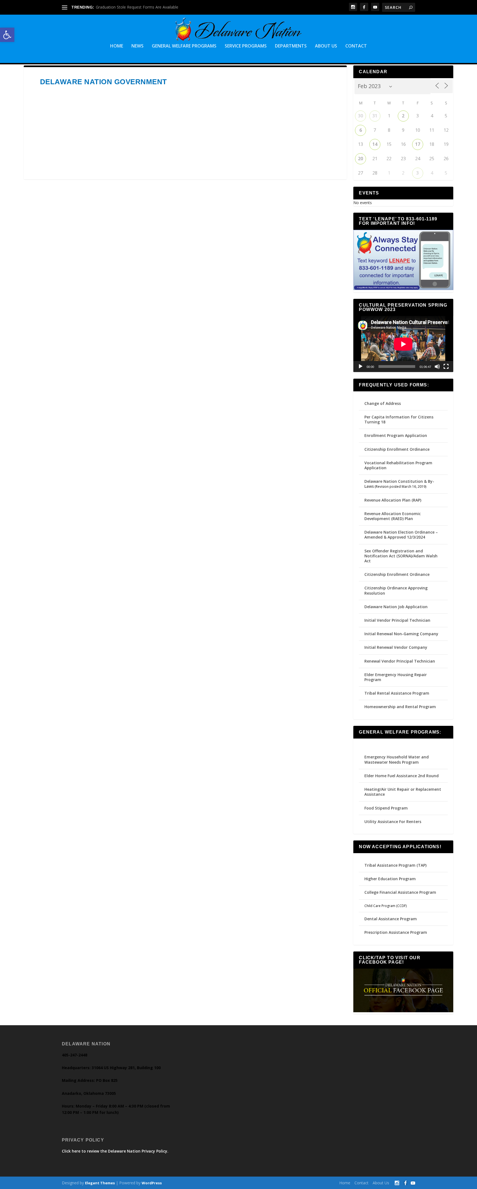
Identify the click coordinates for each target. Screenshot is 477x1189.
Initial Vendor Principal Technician (397, 620)
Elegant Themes (100, 1182)
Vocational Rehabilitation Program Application (398, 465)
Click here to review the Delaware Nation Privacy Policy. (115, 1151)
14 (374, 144)
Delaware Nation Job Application (396, 606)
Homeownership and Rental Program (400, 706)
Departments (291, 46)
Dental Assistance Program (390, 918)
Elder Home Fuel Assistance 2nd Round (401, 775)
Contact (356, 46)
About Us (326, 46)
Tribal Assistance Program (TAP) (395, 865)
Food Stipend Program (386, 808)
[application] (403, 344)
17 (417, 144)
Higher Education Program (390, 878)
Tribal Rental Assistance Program (397, 693)
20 (360, 158)
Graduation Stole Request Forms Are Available (137, 7)
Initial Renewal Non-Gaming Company (401, 633)
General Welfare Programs (184, 46)
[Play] (360, 366)
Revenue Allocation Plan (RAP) (392, 500)
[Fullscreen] (446, 366)
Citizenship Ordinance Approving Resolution (396, 590)
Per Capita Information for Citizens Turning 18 (398, 419)
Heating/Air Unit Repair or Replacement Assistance (402, 792)
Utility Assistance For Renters (392, 821)
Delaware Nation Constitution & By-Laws (399, 484)
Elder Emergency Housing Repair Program (395, 677)
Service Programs (246, 46)
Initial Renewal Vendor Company (395, 647)
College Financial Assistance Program (400, 892)
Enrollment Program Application (395, 435)
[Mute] (437, 366)
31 (374, 116)
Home (116, 46)
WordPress (152, 1182)
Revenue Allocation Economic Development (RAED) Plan (392, 516)
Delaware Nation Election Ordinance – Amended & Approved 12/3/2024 (401, 534)
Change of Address (382, 403)
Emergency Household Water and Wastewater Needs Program (396, 759)
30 (360, 116)
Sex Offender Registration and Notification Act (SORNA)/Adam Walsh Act (401, 555)
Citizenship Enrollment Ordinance (397, 449)
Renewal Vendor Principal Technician (399, 661)
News (137, 46)
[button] (7, 35)
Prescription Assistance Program (395, 932)
